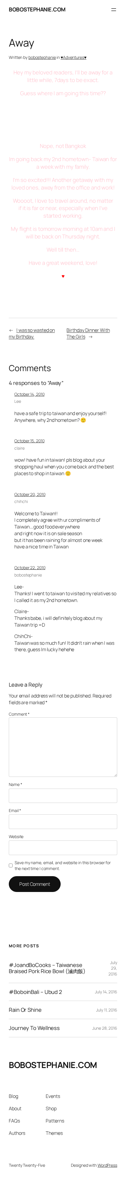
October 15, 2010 (29, 440)
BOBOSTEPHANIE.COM (37, 9)
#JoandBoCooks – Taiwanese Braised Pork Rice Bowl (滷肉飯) (47, 968)
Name (15, 784)
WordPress (107, 1165)
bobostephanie (42, 57)
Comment (19, 714)
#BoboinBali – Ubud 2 (35, 992)
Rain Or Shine (25, 1010)
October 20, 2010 (29, 494)
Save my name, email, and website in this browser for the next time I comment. (63, 865)
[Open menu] (113, 9)
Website (16, 836)
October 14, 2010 (29, 394)
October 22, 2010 (29, 567)
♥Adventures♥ (73, 57)
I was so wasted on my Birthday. (32, 333)
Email (15, 810)
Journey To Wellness (34, 1028)
